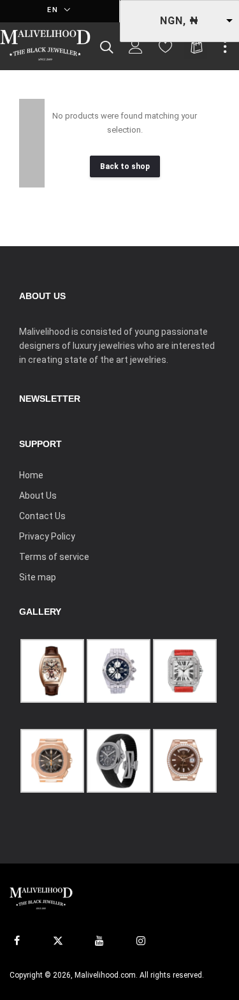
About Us (38, 495)
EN (54, 10)
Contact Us (42, 516)
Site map (37, 577)
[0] (166, 50)
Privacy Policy (47, 536)
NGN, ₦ (179, 21)
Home (31, 475)
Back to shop (125, 166)
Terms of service (54, 557)
